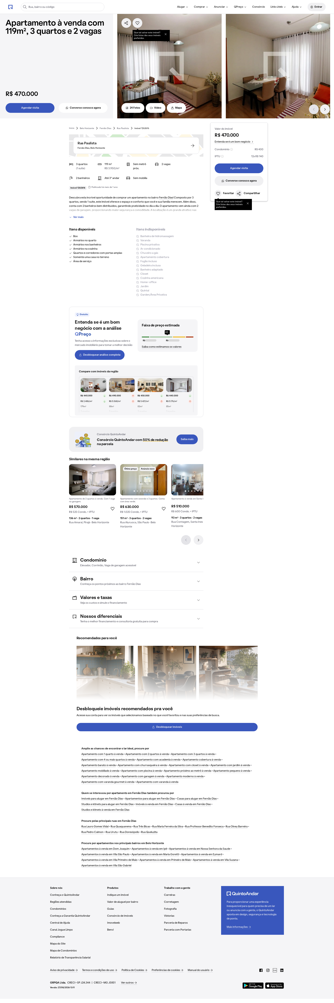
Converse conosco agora (85, 108)
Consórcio (258, 7)
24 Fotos (135, 108)
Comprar (199, 7)
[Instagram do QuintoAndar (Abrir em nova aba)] (268, 970)
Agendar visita (30, 108)
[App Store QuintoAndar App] (274, 985)
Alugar (181, 7)
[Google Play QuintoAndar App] (253, 985)
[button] (136, 562)
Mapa (178, 108)
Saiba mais (187, 439)
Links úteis (277, 7)
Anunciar (219, 7)
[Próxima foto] (109, 479)
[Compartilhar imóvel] (126, 23)
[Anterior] (314, 109)
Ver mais (78, 217)
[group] (92, 495)
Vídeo (157, 108)
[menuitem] (182, 7)
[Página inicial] (10, 7)
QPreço (238, 7)
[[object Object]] (165, 34)
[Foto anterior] (75, 479)
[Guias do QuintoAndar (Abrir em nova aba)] (275, 970)
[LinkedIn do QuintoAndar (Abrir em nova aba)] (282, 970)
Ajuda (295, 7)
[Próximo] (325, 109)
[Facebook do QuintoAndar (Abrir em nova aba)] (261, 970)
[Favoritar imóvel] (137, 23)
